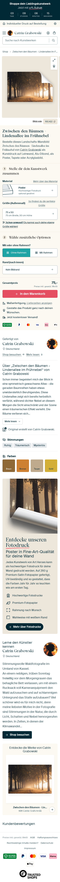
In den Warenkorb (32, 294)
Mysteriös (39, 445)
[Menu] (4, 32)
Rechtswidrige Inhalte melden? (22, 843)
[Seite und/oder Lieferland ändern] (55, 23)
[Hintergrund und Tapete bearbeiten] (54, 66)
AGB (32, 837)
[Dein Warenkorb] (54, 33)
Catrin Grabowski (27, 33)
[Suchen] (53, 40)
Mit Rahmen (46, 252)
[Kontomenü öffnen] (48, 32)
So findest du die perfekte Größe (41, 203)
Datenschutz (47, 843)
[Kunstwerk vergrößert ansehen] (54, 60)
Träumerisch (22, 445)
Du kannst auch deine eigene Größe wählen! (28, 224)
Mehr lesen (33, 354)
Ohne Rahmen (18, 252)
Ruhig (7, 445)
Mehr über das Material (45, 181)
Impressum (30, 848)
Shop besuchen (12, 354)
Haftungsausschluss (47, 837)
